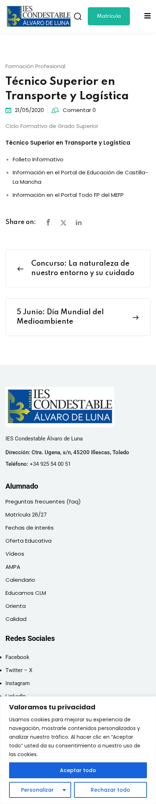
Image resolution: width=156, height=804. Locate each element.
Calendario (20, 580)
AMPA (12, 567)
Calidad (15, 619)
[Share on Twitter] (63, 223)
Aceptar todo (78, 770)
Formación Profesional (35, 66)
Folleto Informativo (38, 159)
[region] (78, 750)
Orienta (15, 606)
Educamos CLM (25, 593)
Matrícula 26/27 (109, 19)
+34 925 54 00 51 (50, 464)
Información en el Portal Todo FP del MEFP (68, 195)
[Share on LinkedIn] (78, 223)
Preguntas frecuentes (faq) (43, 501)
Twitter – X (18, 670)
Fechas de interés (29, 527)
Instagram (17, 683)
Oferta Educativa (28, 540)
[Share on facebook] (48, 223)
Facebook (17, 657)
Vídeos (14, 554)
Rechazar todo (110, 789)
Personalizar (37, 789)
